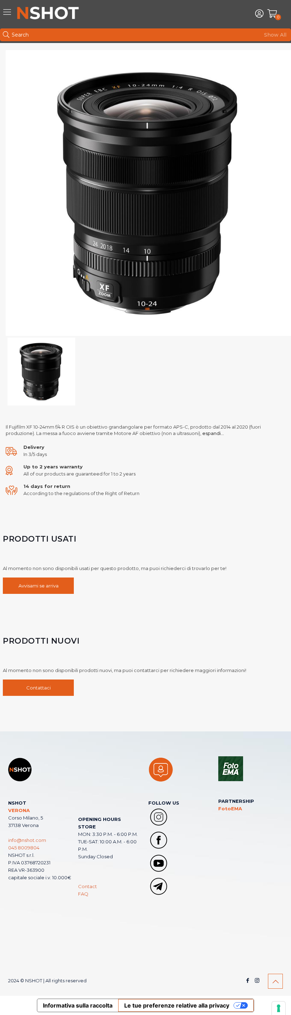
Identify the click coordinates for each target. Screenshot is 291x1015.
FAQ (83, 894)
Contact (87, 886)
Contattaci (38, 688)
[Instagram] (257, 980)
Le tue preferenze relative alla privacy (176, 1005)
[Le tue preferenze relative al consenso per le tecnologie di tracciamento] (278, 1008)
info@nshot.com (27, 840)
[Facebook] (247, 980)
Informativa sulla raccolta (77, 1005)
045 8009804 (23, 847)
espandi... (213, 433)
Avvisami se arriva (38, 586)
